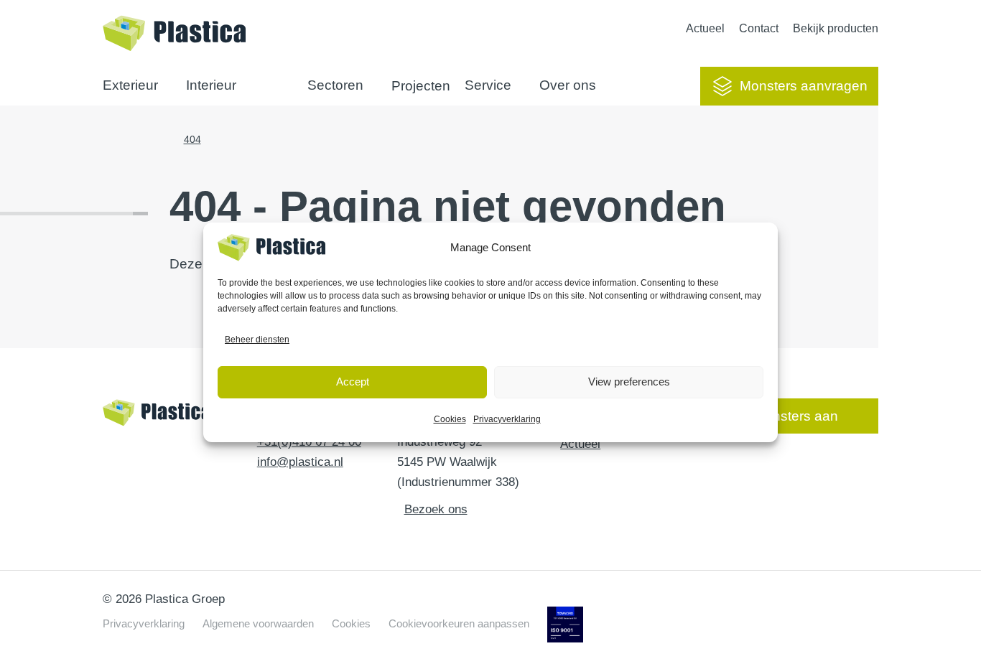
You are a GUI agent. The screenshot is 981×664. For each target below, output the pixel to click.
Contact (758, 28)
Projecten (420, 85)
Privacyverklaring (507, 419)
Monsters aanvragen (804, 85)
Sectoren (335, 85)
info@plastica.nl (300, 462)
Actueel (705, 28)
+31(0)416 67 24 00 (309, 442)
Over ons (567, 85)
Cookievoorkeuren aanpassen (459, 623)
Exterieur (130, 85)
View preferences (629, 381)
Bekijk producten (835, 28)
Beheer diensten (257, 340)
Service (488, 85)
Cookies (450, 419)
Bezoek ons (436, 509)
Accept (352, 381)
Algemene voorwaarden (258, 623)
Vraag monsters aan (775, 416)
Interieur (211, 85)
